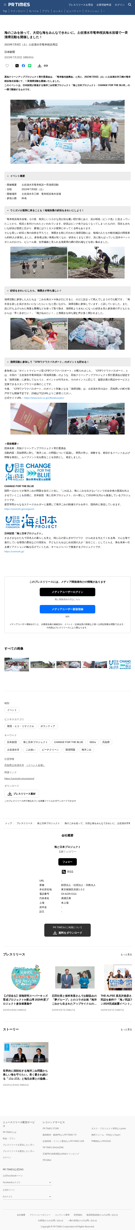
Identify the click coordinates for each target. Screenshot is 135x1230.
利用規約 (78, 1214)
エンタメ (58, 11)
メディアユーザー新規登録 (67, 609)
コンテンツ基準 (62, 1214)
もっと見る (126, 954)
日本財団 (12, 742)
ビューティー (73, 11)
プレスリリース (25, 823)
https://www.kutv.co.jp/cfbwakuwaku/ (44, 397)
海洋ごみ (86, 749)
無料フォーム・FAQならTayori (105, 1134)
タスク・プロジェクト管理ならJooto (108, 1128)
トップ (8, 823)
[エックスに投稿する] (17, 65)
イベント (12, 710)
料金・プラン (9, 1138)
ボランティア (47, 726)
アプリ (46, 11)
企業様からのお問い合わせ (50, 1220)
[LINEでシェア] (30, 65)
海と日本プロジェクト (35, 742)
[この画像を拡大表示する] (16, 664)
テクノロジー (18, 11)
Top (5, 11)
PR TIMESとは (9, 1132)
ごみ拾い (31, 749)
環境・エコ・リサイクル (20, 726)
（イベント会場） (35, 765)
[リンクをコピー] (46, 65)
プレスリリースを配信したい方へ (18, 1151)
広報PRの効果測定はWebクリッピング (61, 1153)
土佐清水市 (13, 749)
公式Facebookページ (13, 1175)
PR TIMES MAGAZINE (53, 1147)
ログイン (120, 4)
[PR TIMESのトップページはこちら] (19, 4)
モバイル (34, 11)
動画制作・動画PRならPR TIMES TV (59, 1134)
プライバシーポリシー (40, 1214)
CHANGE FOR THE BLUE (68, 742)
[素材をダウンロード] (39, 65)
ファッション (92, 11)
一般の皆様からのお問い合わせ (82, 1220)
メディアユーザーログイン (67, 591)
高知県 (106, 742)
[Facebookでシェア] (23, 65)
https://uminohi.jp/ (14, 551)
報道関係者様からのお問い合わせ (102, 1214)
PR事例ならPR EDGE (101, 1141)
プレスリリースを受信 (80, 4)
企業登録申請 (104, 4)
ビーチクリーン (50, 749)
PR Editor (47, 1160)
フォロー (67, 861)
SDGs (92, 742)
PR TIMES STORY (51, 1128)
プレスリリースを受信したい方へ (18, 1144)
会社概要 (21, 1214)
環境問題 (70, 749)
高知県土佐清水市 (14, 765)
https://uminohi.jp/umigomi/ (19, 509)
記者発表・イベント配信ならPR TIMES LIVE (63, 1141)
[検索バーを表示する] (129, 4)
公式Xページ (9, 1189)
